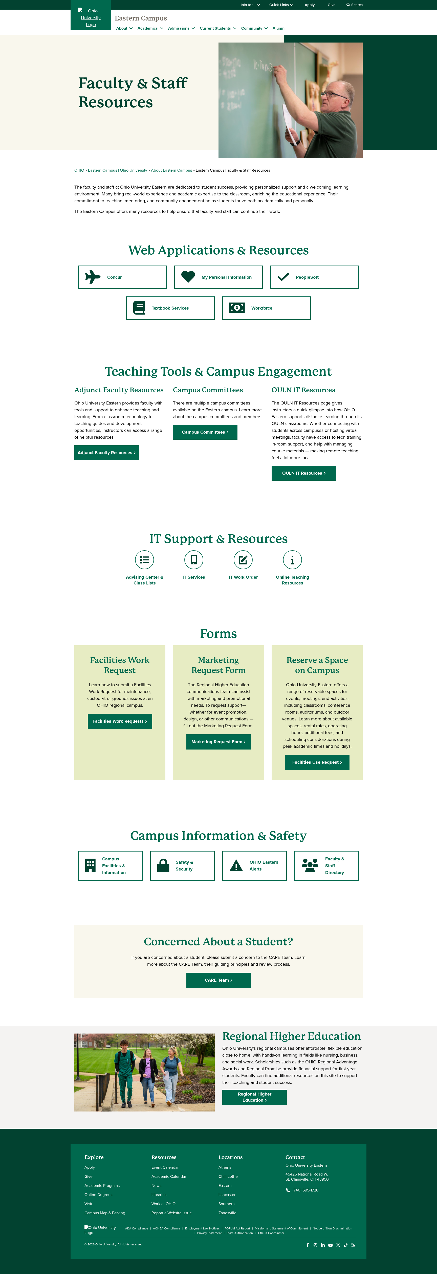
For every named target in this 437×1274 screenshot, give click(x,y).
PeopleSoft (298, 279)
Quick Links (279, 5)
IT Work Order (245, 577)
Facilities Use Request (315, 762)
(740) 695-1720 (306, 1190)
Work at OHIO (163, 1204)
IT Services (196, 577)
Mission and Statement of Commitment (281, 1228)
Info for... (248, 5)
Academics (148, 28)
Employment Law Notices (202, 1228)
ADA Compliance (136, 1228)
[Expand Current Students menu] (234, 28)
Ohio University (105, 1244)
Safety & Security (175, 865)
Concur (103, 279)
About (121, 28)
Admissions (178, 28)
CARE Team (217, 980)
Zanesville (227, 1213)
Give (331, 5)
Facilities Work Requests (118, 721)
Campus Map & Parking (104, 1213)
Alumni (279, 28)
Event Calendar (165, 1167)
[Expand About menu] (131, 28)
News (156, 1185)
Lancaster (227, 1195)
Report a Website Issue (171, 1213)
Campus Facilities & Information (105, 866)
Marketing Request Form (216, 741)
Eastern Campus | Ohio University (117, 170)
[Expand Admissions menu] (193, 28)
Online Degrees (98, 1195)
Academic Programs (102, 1185)
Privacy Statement (209, 1233)
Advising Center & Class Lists (144, 580)
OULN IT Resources (302, 473)
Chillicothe (228, 1176)
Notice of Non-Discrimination (332, 1228)
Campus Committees (203, 432)
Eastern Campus (141, 18)
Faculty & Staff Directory (322, 866)
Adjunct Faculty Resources (105, 452)
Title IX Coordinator (271, 1233)
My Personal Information (216, 279)
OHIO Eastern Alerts (253, 865)
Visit (88, 1204)
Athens (225, 1167)
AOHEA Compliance (166, 1228)
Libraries (158, 1195)
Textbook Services (161, 310)
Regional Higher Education (254, 1097)
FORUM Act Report (237, 1228)
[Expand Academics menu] (161, 28)
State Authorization (240, 1233)
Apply (310, 5)
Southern (227, 1204)
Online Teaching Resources (292, 580)
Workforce (250, 310)
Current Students (215, 28)
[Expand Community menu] (266, 28)
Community (251, 28)
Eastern (225, 1185)
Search (356, 5)
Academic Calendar (168, 1176)
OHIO (79, 170)
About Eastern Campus (171, 170)
